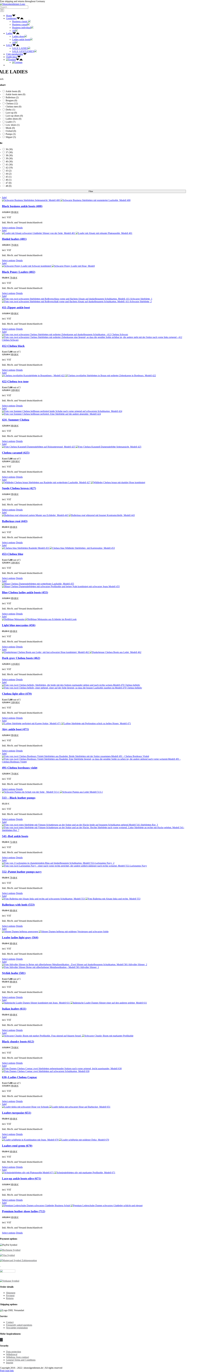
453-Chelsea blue (12, 554)
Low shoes (12, 125)
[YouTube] (2, 1339)
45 (8, 176)
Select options (8, 227)
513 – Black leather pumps (18, 797)
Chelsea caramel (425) (15, 452)
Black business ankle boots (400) (22, 206)
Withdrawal (11, 1354)
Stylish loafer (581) (13, 973)
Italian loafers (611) (14, 1008)
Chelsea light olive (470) (17, 693)
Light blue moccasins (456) (18, 625)
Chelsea (12, 103)
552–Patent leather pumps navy (22, 871)
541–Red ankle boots (15, 836)
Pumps (11, 134)
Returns (10, 1298)
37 (9, 152)
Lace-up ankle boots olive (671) (21, 1178)
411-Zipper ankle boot (16, 307)
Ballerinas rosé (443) (14, 521)
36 (9, 149)
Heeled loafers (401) (14, 239)
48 (8, 186)
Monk (10, 128)
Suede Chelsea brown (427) (19, 488)
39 (9, 158)
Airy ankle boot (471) (15, 729)
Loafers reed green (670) (17, 1145)
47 (8, 183)
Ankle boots (13, 91)
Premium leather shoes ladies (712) (23, 1211)
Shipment (10, 1292)
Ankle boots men (15, 94)
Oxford (11, 131)
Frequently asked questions (19, 1325)
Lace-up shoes (14, 115)
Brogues (11, 100)
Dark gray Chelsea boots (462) (21, 658)
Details (19, 227)
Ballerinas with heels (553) (18, 904)
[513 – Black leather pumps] (94, 792)
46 (8, 179)
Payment (10, 1295)
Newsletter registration (17, 1327)
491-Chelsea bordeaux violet (19, 767)
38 (9, 155)
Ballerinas (12, 97)
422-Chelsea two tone (15, 381)
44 (8, 173)
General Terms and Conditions (20, 1360)
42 (9, 167)
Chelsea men (13, 106)
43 (8, 170)
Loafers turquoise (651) (16, 1112)
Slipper (11, 137)
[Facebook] (0, 1339)
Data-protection (13, 1351)
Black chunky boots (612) (18, 1041)
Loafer (10, 122)
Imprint (9, 1362)
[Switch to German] (17, 62)
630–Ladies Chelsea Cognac (19, 1077)
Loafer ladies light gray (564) (20, 937)
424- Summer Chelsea (15, 419)
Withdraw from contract (17, 1357)
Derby (10, 109)
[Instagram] (1, 1339)
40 (9, 161)
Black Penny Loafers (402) (18, 272)
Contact (10, 1322)
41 (9, 164)
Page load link (7, 1370)
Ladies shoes (13, 118)
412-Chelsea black (13, 346)
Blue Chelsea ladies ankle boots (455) (25, 592)
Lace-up (11, 112)
